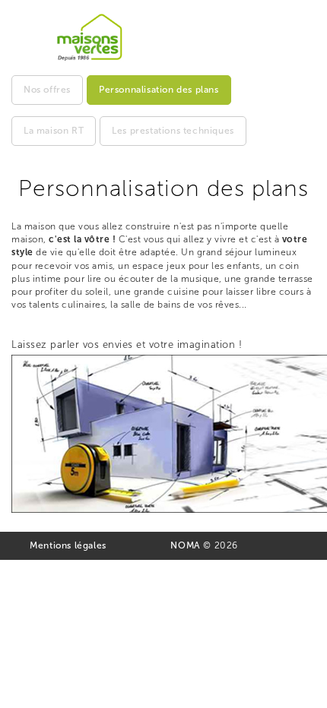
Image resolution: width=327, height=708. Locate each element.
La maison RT (54, 130)
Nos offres (47, 89)
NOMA (185, 545)
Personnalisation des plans (159, 89)
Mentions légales (68, 545)
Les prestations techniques (173, 130)
